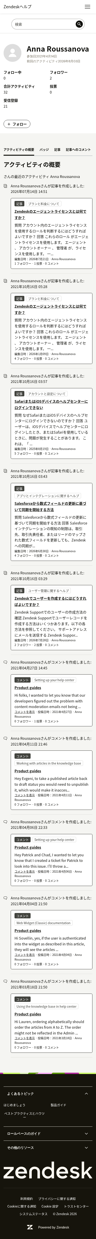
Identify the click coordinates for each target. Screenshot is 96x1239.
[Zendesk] (48, 1170)
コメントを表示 (25, 712)
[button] (44, 1094)
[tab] (19, 150)
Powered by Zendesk (53, 1227)
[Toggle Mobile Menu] (87, 7)
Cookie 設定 (50, 1206)
